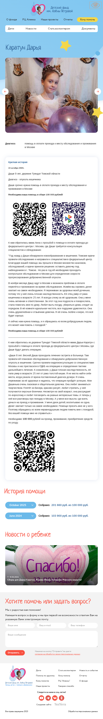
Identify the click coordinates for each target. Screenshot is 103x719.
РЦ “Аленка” (64, 680)
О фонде (11, 20)
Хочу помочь (87, 20)
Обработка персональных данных (83, 711)
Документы (88, 29)
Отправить (13, 652)
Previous (5, 91)
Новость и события (88, 670)
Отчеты (68, 20)
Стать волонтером (59, 29)
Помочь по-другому (45, 675)
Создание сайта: (44, 704)
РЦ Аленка (28, 20)
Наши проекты (49, 20)
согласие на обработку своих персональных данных (57, 654)
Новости (31, 29)
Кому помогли (42, 680)
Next (97, 91)
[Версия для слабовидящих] (95, 5)
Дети (11, 29)
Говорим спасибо (66, 686)
